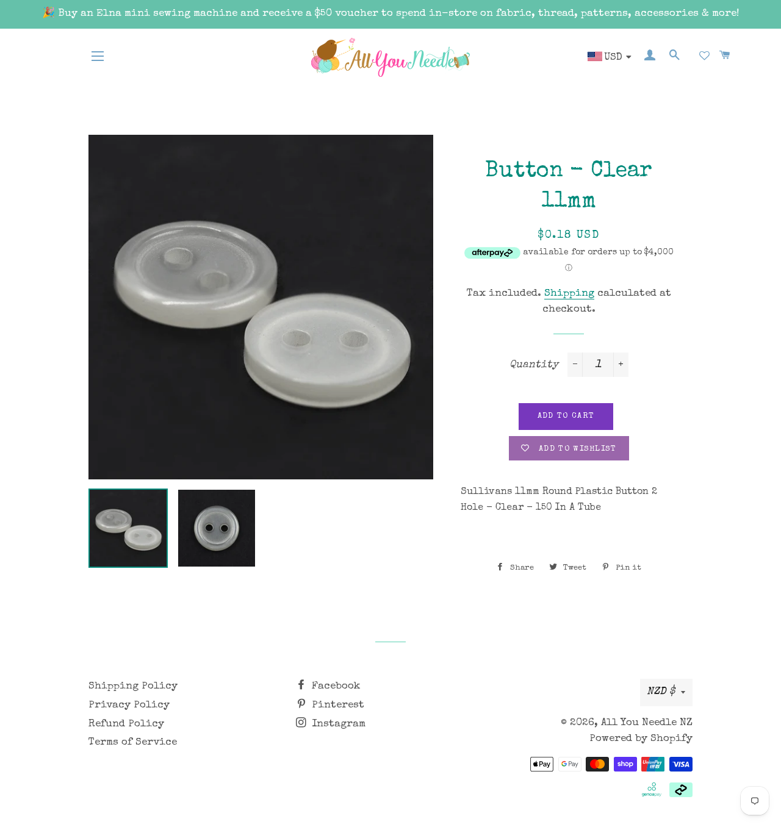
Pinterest (336, 705)
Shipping (569, 293)
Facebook (335, 686)
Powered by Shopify (641, 739)
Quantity (533, 365)
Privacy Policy (129, 705)
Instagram (337, 724)
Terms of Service (132, 742)
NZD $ (661, 692)
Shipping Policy (133, 686)
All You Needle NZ (647, 723)
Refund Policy (126, 724)
